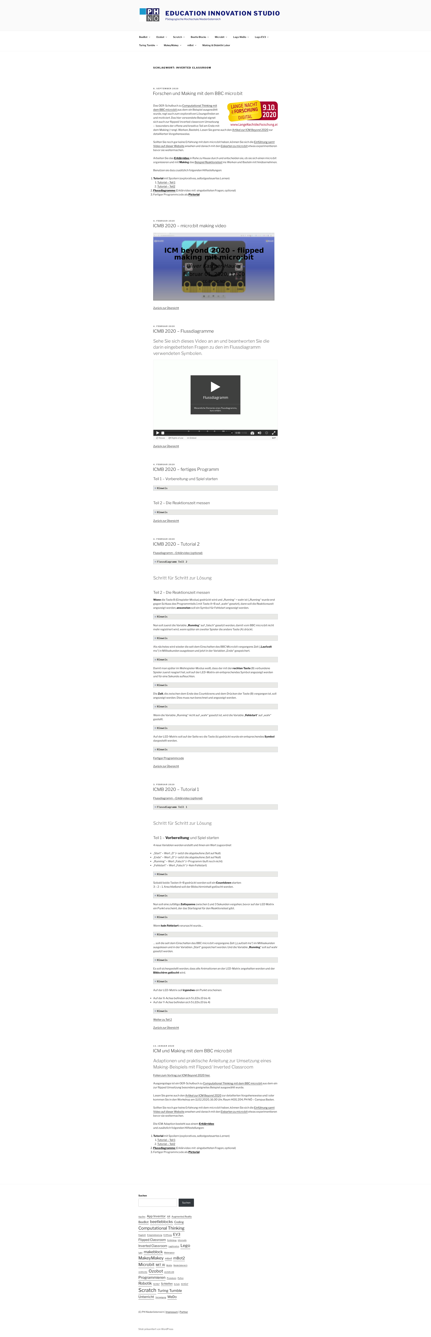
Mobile (169, 1265)
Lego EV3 (260, 37)
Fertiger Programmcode (168, 758)
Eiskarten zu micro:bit (234, 146)
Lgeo (140, 1252)
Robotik (145, 1283)
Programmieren (151, 1277)
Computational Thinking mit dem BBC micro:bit (232, 1083)
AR (168, 1216)
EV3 (176, 1234)
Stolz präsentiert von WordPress (155, 1329)
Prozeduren (171, 1278)
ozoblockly (142, 1272)
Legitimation (174, 1246)
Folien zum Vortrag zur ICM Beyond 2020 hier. (181, 1075)
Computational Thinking (161, 1228)
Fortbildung (171, 1240)
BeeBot (143, 37)
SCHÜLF (184, 1284)
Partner (184, 1311)
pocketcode (169, 1272)
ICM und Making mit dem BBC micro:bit (192, 1050)
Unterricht (146, 1297)
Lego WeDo (239, 37)
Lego (185, 1245)
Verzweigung (160, 1297)
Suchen (142, 1195)
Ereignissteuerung (154, 1235)
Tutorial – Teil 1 (166, 182)
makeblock (153, 1252)
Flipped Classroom (152, 1240)
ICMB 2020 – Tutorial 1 (176, 789)
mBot (190, 45)
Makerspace (169, 1252)
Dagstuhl (142, 1235)
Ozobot (160, 37)
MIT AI (160, 1265)
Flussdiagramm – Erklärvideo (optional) (178, 553)
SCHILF (156, 1284)
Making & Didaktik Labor (216, 45)
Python (181, 1278)
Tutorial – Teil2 (166, 186)
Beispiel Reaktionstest (208, 162)
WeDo (172, 1297)
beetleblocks (161, 1221)
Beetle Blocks (198, 37)
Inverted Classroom (152, 1246)
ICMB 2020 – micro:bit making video (189, 225)
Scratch (177, 37)
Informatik (182, 1240)
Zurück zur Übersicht (166, 308)
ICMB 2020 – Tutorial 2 (176, 544)
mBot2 (179, 1258)
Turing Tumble (147, 45)
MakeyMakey (171, 45)
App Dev (141, 1217)
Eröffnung (167, 1235)
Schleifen (167, 1283)
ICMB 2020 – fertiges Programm (186, 469)
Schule (177, 1284)
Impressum (172, 1311)
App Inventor (156, 1216)
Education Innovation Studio (222, 13)
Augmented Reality (182, 1216)
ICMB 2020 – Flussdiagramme (183, 331)
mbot (168, 1258)
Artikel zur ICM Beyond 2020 (250, 129)
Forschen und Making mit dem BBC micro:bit (198, 93)
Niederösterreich (180, 1265)
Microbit (219, 37)
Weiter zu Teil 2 (162, 1019)
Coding (179, 1222)
